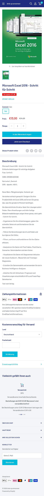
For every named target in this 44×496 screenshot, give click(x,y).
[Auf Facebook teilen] (27, 150)
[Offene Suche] (31, 3)
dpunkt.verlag (8, 99)
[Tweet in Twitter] (35, 150)
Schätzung (10, 354)
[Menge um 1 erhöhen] (23, 126)
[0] (39, 3)
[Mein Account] (35, 3)
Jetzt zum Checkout (22, 142)
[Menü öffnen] (3, 4)
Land (4, 329)
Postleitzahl (6, 340)
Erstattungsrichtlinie (10, 364)
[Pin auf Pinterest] (31, 150)
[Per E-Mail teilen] (40, 150)
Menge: (5, 126)
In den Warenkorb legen (22, 134)
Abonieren (10, 462)
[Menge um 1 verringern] (11, 126)
